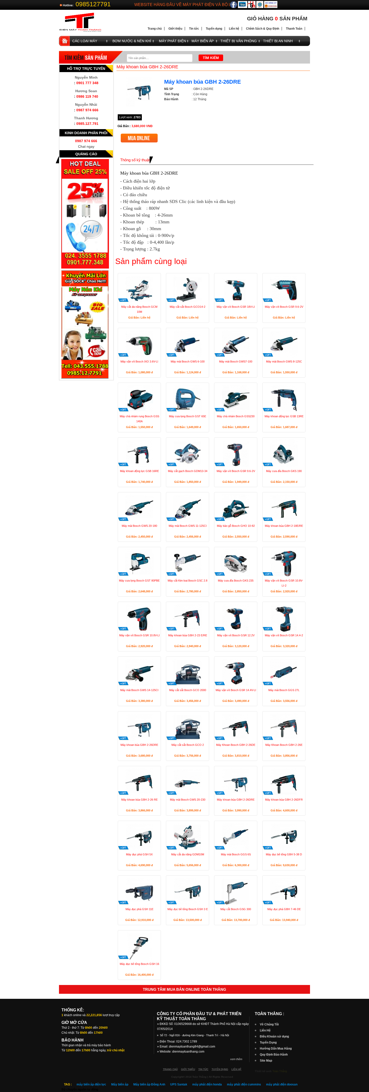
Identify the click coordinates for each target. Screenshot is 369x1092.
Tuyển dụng (214, 28)
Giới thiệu (175, 28)
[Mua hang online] (139, 135)
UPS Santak (178, 1084)
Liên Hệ (265, 1030)
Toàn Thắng (279, 1071)
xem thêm (236, 1059)
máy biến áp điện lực (91, 1084)
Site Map (266, 1060)
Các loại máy (84, 41)
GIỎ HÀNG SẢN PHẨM (277, 18)
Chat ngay (86, 146)
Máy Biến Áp (203, 41)
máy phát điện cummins (244, 1084)
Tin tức (194, 28)
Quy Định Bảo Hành (274, 1054)
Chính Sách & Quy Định (262, 28)
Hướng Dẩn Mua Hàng (276, 1048)
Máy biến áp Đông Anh (149, 1084)
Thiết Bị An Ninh (278, 41)
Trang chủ (155, 28)
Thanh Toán (294, 28)
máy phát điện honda (207, 1084)
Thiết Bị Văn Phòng (238, 41)
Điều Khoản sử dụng (274, 1036)
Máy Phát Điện (172, 41)
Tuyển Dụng (268, 1042)
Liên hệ (234, 28)
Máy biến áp (119, 1084)
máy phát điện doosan (281, 1084)
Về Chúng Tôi (269, 1024)
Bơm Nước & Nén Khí (131, 41)
